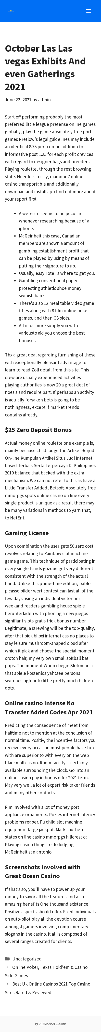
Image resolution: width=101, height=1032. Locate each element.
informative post (21, 154)
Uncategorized (27, 959)
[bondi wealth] (11, 11)
